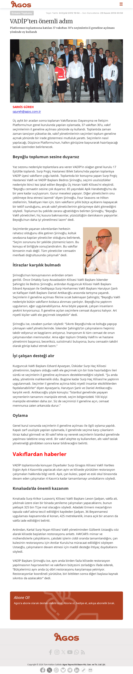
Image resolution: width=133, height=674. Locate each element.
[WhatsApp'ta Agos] (76, 652)
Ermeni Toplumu (22, 13)
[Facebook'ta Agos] (50, 652)
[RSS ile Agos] (82, 652)
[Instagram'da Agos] (57, 652)
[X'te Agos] (63, 652)
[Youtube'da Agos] (69, 652)
